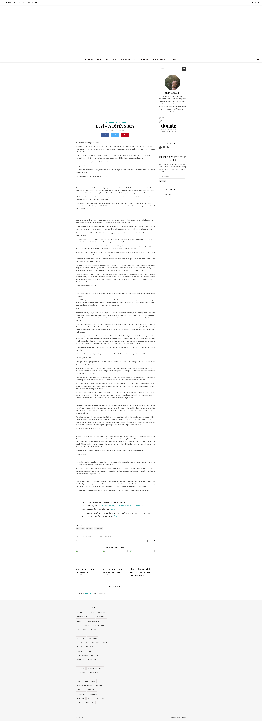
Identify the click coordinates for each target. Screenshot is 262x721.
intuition (81, 672)
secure (90, 698)
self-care (101, 698)
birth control (83, 625)
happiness (92, 659)
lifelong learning (84, 677)
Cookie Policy (18, 2)
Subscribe (162, 181)
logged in (88, 593)
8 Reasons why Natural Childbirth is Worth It (122, 505)
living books (100, 677)
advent (80, 612)
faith (105, 642)
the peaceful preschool (87, 707)
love (79, 681)
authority (101, 617)
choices (93, 629)
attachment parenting (96, 612)
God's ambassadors (85, 655)
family (79, 647)
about (100, 59)
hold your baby (83, 664)
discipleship (82, 642)
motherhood (90, 681)
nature (99, 685)
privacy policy (31, 2)
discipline (95, 642)
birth (78, 536)
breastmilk (81, 629)
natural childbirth (88, 536)
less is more (94, 672)
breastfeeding (98, 625)
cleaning (80, 638)
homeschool (127, 59)
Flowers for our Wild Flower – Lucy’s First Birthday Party (140, 572)
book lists (158, 59)
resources (143, 59)
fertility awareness (85, 651)
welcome (89, 59)
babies (105, 122)
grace (99, 655)
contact (42, 2)
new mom (108, 536)
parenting (111, 59)
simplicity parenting (85, 702)
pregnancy (93, 694)
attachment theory (85, 617)
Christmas (101, 634)
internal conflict (95, 668)
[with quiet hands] (131, 30)
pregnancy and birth (118, 122)
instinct (80, 668)
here (113, 508)
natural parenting (85, 685)
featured (173, 59)
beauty (80, 621)
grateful (81, 659)
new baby (99, 536)
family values (91, 647)
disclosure (7, 2)
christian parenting (85, 634)
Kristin (80, 541)
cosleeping (92, 638)
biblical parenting (94, 621)
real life (80, 698)
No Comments (120, 130)
